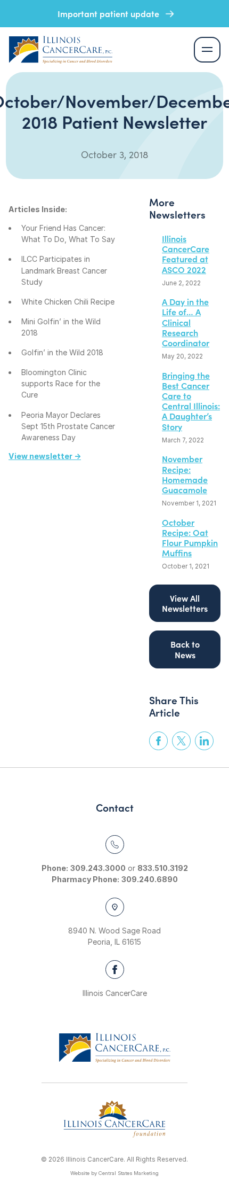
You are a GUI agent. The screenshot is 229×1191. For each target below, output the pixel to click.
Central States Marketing (129, 1173)
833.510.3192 (162, 868)
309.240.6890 (149, 879)
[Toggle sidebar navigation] (207, 50)
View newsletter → (45, 456)
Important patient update (109, 13)
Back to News (185, 649)
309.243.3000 (98, 868)
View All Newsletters (185, 603)
